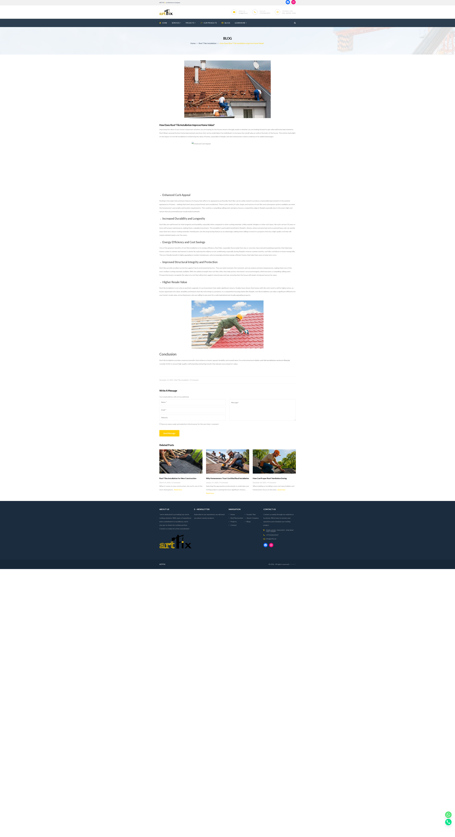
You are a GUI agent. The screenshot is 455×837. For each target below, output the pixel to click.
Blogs (249, 522)
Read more (178, 490)
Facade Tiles (251, 514)
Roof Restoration (236, 518)
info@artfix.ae (243, 13)
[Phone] (448, 822)
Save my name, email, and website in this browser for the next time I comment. (190, 424)
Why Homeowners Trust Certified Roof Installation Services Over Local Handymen (227, 479)
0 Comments (194, 380)
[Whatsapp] (448, 815)
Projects (233, 522)
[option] (181, 470)
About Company (253, 518)
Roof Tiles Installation (207, 43)
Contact (233, 525)
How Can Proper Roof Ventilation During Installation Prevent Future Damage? (270, 479)
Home (193, 43)
